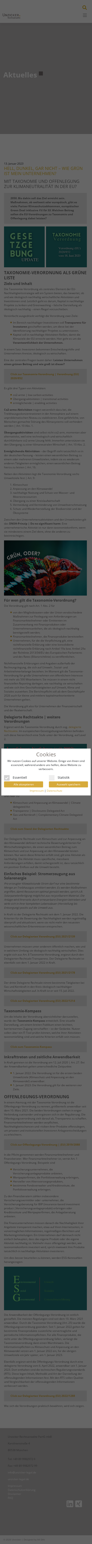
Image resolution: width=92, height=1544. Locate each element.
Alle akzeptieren (24, 784)
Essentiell (20, 777)
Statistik (63, 777)
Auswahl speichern (68, 784)
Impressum (37, 791)
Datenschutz (54, 791)
